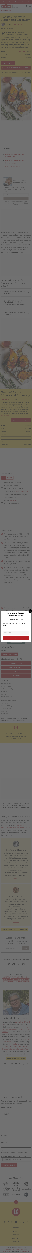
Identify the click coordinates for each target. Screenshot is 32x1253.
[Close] (30, 611)
